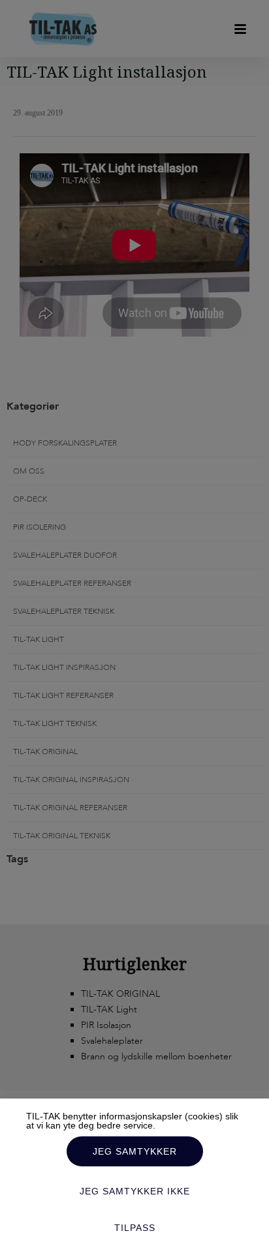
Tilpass (134, 1227)
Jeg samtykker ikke (135, 1191)
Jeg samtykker (135, 1151)
